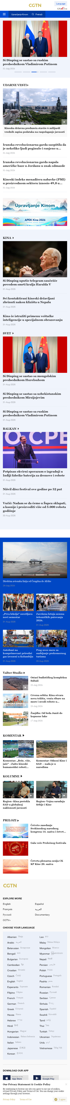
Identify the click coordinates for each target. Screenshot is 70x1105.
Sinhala (47, 1003)
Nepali (46, 959)
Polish (46, 970)
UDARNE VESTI (15, 85)
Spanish (48, 1009)
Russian (48, 992)
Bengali (13, 953)
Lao (44, 936)
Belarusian (18, 948)
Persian (47, 964)
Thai (44, 1025)
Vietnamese (51, 1048)
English (7, 903)
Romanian (49, 986)
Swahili (48, 1014)
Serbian (48, 998)
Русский (7, 914)
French (15, 998)
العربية (38, 909)
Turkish (47, 1031)
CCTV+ (7, 920)
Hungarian (16, 1031)
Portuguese (51, 975)
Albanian (15, 936)
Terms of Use (26, 1099)
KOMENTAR (12, 735)
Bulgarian (17, 959)
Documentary (42, 914)
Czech (14, 975)
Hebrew (14, 1020)
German (15, 1003)
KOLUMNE (11, 776)
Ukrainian (50, 1036)
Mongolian (49, 948)
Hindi (12, 1025)
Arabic (14, 942)
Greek (15, 1009)
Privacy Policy (9, 1099)
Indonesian (21, 1036)
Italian (14, 1042)
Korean (15, 1053)
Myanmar (51, 953)
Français (7, 909)
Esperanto (17, 986)
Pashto (46, 981)
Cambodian (15, 964)
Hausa (14, 1014)
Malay (50, 942)
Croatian (16, 970)
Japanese (16, 1048)
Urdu (45, 1042)
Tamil (45, 1020)
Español (39, 903)
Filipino (15, 992)
